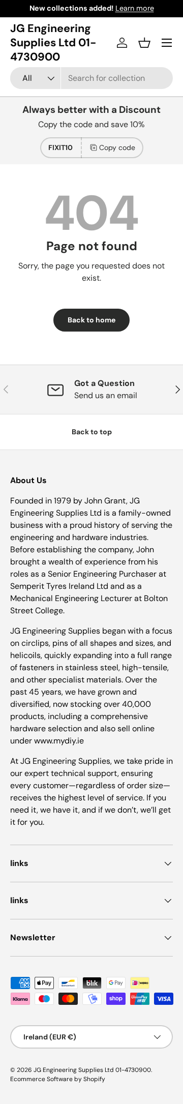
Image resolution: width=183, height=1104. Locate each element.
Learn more (134, 8)
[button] (144, 43)
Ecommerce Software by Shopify (57, 1079)
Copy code (117, 147)
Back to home (91, 319)
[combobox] (91, 78)
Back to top (92, 431)
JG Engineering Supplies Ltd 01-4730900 (92, 1070)
